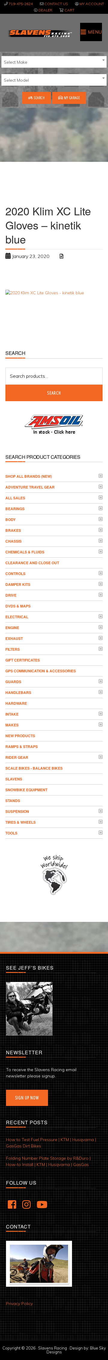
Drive (10, 595)
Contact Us (56, 4)
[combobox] (54, 62)
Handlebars (18, 692)
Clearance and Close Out (32, 562)
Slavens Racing (39, 33)
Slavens (13, 779)
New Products (20, 735)
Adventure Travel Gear (30, 487)
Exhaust (14, 638)
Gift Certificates (22, 660)
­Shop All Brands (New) (28, 476)
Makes (12, 725)
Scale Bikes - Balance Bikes (34, 768)
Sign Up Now (27, 1098)
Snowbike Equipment (26, 789)
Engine (12, 627)
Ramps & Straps (21, 746)
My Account (92, 4)
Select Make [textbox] (15, 62)
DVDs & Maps (18, 606)
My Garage (71, 97)
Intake (12, 714)
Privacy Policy (19, 1303)
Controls (15, 573)
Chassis (13, 541)
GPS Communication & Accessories (40, 671)
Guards (13, 681)
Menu (95, 32)
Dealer (45, 10)
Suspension (17, 811)
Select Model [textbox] (16, 80)
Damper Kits (17, 584)
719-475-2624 (21, 4)
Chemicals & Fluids (24, 552)
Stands (12, 800)
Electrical (16, 616)
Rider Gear (16, 757)
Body (10, 519)
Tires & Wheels (20, 822)
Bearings (15, 508)
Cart (69, 10)
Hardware (16, 703)
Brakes (13, 530)
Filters (12, 649)
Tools (11, 833)
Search (39, 97)
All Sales (15, 498)
